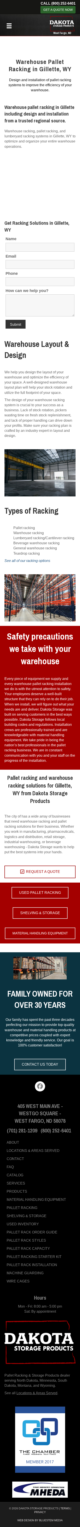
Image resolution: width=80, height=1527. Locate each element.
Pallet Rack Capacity (28, 1248)
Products (17, 1191)
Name (11, 239)
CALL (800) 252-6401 (58, 3)
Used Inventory (23, 1224)
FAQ (10, 1167)
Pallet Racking (22, 1208)
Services (16, 1183)
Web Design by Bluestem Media (40, 1520)
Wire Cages (18, 1281)
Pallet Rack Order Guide (32, 1232)
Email (11, 256)
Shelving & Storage (26, 1216)
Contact (15, 1159)
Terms (65, 1508)
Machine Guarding (25, 1273)
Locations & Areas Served (33, 1151)
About (13, 1142)
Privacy (40, 1512)
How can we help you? (27, 290)
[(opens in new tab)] (40, 1439)
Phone (12, 273)
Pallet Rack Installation (32, 1265)
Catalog (15, 1175)
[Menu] (9, 25)
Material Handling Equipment (36, 1199)
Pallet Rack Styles (26, 1240)
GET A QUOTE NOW (58, 9)
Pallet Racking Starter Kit (34, 1257)
